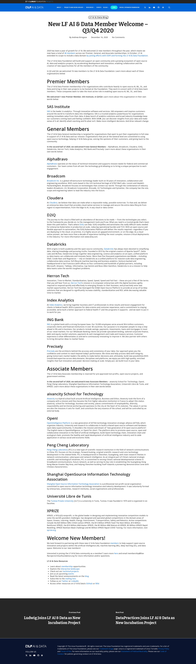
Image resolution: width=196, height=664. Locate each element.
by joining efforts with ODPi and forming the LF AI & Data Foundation (117, 55)
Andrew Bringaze (79, 37)
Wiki (97, 583)
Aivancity (51, 398)
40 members (69, 53)
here (116, 553)
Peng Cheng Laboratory (57, 449)
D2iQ (82, 224)
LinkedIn (75, 581)
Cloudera (53, 202)
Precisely (51, 351)
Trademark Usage (106, 649)
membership (67, 566)
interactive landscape (70, 569)
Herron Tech (76, 283)
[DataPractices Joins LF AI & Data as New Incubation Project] (147, 618)
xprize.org (51, 530)
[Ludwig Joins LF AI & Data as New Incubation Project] (49, 618)
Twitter (65, 581)
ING (48, 324)
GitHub (89, 583)
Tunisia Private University (62, 501)
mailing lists (70, 578)
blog (87, 576)
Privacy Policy (163, 649)
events (71, 573)
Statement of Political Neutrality (134, 651)
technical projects (71, 571)
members (114, 543)
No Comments (118, 37)
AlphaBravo (52, 163)
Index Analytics (55, 305)
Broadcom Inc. (53, 180)
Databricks (109, 249)
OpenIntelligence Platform (58, 423)
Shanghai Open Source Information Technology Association (73, 484)
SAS (48, 111)
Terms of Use (66, 651)
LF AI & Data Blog (98, 17)
